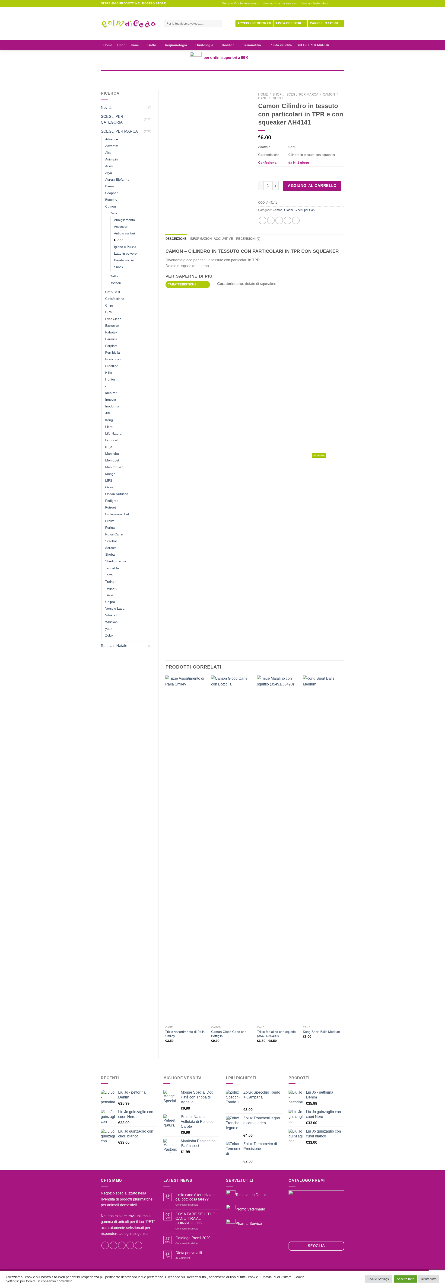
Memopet (112, 460)
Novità (106, 107)
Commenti (182, 1257)
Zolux (109, 635)
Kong (109, 420)
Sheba (110, 554)
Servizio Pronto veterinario (239, 3)
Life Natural (113, 433)
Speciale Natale (114, 646)
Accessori (121, 226)
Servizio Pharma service (279, 3)
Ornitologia (204, 45)
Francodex (113, 359)
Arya (108, 173)
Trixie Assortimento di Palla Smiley (185, 1034)
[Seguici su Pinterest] (138, 1245)
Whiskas (111, 622)
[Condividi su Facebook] (262, 220)
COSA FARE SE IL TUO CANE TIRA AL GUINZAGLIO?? (195, 1218)
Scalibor (111, 541)
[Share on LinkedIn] (296, 220)
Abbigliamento (124, 220)
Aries (109, 166)
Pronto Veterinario (250, 1209)
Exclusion (112, 325)
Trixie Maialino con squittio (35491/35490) (276, 1034)
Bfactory (111, 200)
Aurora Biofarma (117, 179)
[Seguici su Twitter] (122, 1245)
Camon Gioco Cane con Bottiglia (228, 1034)
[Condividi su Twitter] (271, 220)
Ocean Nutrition (116, 494)
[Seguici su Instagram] (337, 3)
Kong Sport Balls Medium (321, 1032)
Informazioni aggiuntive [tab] (211, 238)
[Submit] (217, 24)
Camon (110, 206)
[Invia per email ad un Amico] (279, 220)
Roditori (228, 45)
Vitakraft (111, 615)
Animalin (111, 159)
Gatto (151, 45)
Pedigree (111, 501)
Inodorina (112, 406)
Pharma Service (248, 1223)
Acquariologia (176, 45)
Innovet (110, 399)
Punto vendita (281, 45)
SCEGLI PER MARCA (313, 45)
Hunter (110, 379)
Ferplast (111, 346)
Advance (111, 139)
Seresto (111, 548)
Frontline (111, 366)
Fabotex (111, 332)
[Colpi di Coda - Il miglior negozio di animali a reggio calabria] (129, 23)
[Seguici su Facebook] (333, 3)
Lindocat (111, 440)
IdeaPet (111, 393)
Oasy (109, 487)
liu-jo (108, 447)
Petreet (110, 507)
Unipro (110, 602)
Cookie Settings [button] (378, 1279)
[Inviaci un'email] (341, 3)
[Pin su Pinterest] (287, 220)
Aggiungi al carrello (312, 186)
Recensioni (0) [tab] (248, 238)
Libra (109, 427)
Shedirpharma (115, 561)
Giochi (119, 240)
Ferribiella (112, 352)
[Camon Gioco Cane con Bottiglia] (231, 849)
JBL (108, 413)
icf (106, 386)
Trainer (110, 581)
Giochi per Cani (305, 210)
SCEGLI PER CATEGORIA (112, 120)
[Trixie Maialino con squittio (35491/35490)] (277, 849)
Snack (118, 267)
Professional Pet (117, 514)
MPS (108, 480)
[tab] (187, 284)
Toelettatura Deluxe (251, 1195)
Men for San (114, 467)
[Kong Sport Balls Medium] (323, 849)
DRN (108, 312)
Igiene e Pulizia (125, 247)
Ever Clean (113, 319)
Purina (110, 527)
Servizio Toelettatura (314, 3)
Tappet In (112, 568)
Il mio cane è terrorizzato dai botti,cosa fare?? (195, 1197)
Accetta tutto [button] (405, 1279)
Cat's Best (112, 292)
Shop (121, 45)
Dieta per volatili (188, 1253)
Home (107, 45)
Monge (110, 474)
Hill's (108, 373)
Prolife (109, 521)
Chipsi (109, 305)
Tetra (109, 575)
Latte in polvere (125, 253)
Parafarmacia (124, 260)
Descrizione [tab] (176, 238)
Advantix (111, 146)
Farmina (111, 339)
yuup (108, 629)
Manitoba (112, 453)
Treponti (111, 588)
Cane (135, 45)
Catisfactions (114, 299)
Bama (109, 186)
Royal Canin (114, 534)
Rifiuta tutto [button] (428, 1279)
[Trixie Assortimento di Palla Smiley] (186, 849)
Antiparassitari (124, 233)
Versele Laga (114, 608)
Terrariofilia (252, 45)
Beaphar (111, 193)
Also (108, 152)
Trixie (109, 595)
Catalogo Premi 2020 (192, 1238)
